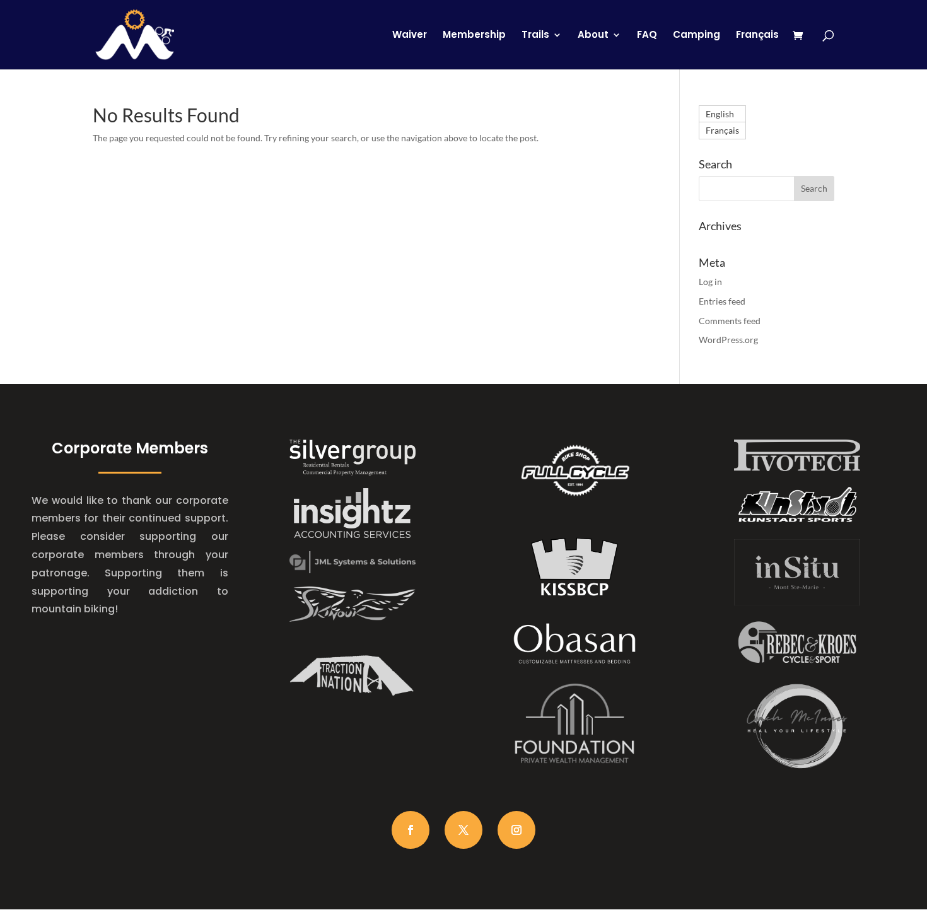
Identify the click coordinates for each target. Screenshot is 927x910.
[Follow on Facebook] (410, 830)
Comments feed (730, 320)
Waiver (409, 35)
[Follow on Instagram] (516, 830)
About (593, 35)
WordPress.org (728, 339)
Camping (696, 35)
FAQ (647, 35)
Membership (474, 35)
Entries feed (722, 301)
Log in (710, 281)
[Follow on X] (463, 830)
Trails (535, 35)
